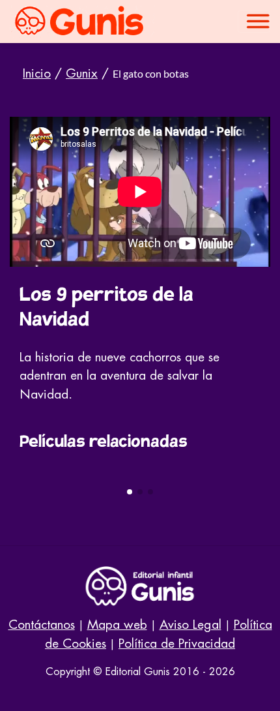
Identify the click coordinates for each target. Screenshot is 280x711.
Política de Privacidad (177, 643)
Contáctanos (41, 624)
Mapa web (117, 624)
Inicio (37, 73)
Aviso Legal (190, 624)
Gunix (82, 73)
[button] (129, 491)
